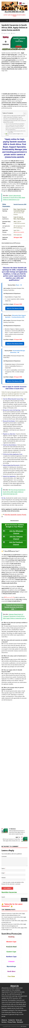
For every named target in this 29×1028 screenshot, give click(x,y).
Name (3, 868)
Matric (15, 218)
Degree (23, 218)
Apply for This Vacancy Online (15, 308)
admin (13, 33)
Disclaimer (20, 1022)
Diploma (19, 218)
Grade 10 (16, 217)
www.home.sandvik (19, 232)
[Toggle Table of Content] (24, 113)
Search (3, 897)
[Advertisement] (14, 83)
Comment (4, 856)
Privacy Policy (12, 1022)
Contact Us (11, 1020)
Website (4, 877)
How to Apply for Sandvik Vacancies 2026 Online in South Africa (16, 131)
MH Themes (23, 1026)
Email (3, 873)
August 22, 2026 (6, 33)
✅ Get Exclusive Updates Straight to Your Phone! (14, 134)
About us (4, 1020)
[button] (27, 20)
